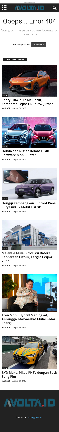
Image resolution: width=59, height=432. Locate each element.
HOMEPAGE (39, 45)
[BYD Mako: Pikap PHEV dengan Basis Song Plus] (29, 352)
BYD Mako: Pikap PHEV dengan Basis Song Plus (29, 374)
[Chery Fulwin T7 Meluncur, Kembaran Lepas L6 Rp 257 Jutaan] (29, 81)
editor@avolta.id (35, 417)
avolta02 (6, 211)
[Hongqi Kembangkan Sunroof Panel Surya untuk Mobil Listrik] (29, 184)
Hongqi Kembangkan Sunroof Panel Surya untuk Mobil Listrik (29, 205)
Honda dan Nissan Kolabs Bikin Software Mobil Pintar (25, 153)
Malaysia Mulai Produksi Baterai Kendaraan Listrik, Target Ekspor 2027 (27, 257)
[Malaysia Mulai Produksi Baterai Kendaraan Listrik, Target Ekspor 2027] (29, 235)
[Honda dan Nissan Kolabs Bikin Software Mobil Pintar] (29, 132)
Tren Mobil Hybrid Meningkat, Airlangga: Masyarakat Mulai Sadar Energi (28, 319)
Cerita (4, 95)
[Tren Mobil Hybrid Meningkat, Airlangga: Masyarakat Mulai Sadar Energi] (29, 293)
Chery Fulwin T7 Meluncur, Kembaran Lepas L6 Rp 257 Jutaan (27, 102)
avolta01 (6, 108)
